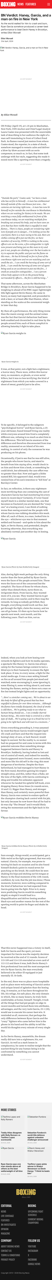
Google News (34, 1264)
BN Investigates (8, 1224)
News (20, 4)
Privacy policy (8, 1259)
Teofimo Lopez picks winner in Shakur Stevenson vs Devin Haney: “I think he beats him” (38, 1169)
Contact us (6, 1250)
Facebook (32, 1259)
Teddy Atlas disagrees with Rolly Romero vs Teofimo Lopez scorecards (11, 1136)
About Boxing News (10, 1246)
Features (31, 4)
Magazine (5, 1233)
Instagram (33, 1250)
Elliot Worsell (7, 38)
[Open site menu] (48, 4)
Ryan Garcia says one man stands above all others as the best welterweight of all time (11, 1167)
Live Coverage (7, 1216)
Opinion (4, 1229)
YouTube (32, 1246)
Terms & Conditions (10, 1255)
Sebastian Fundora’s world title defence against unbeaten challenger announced (37, 1136)
